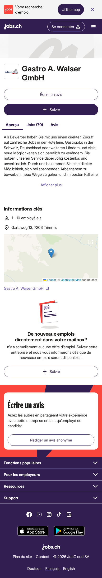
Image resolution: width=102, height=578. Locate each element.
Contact (42, 556)
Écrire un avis (51, 94)
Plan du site (22, 556)
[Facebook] (29, 514)
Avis (54, 124)
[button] (51, 463)
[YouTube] (39, 514)
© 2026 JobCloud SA (71, 556)
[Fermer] (92, 9)
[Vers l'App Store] (32, 531)
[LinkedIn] (69, 514)
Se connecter (62, 26)
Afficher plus (51, 184)
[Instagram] (49, 514)
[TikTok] (59, 514)
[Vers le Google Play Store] (69, 531)
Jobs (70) (35, 124)
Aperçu (12, 124)
